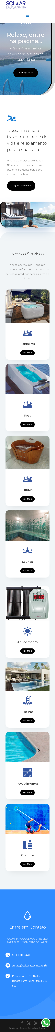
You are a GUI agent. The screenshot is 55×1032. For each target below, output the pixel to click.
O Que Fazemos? (21, 185)
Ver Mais (27, 352)
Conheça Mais (26, 72)
